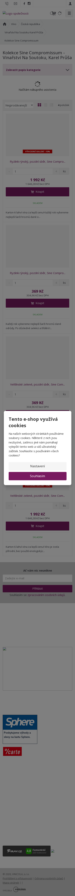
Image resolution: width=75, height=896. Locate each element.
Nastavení (37, 466)
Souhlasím (37, 476)
